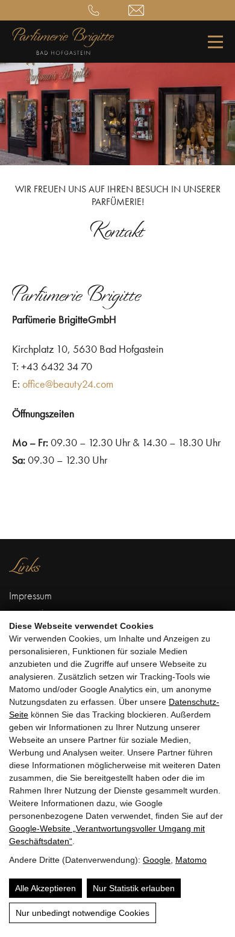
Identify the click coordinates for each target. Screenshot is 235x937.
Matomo (191, 860)
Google (157, 860)
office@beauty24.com (138, 10)
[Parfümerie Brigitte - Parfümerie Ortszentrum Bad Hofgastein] (63, 51)
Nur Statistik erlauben (134, 888)
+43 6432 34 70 (96, 10)
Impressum (30, 595)
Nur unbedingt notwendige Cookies (82, 913)
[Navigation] (215, 42)
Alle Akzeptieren (45, 888)
